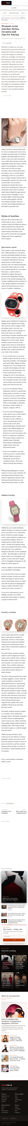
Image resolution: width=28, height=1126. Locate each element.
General (17, 1107)
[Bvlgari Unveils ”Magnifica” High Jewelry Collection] (5, 1038)
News (16, 1096)
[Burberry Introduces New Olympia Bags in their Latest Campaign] (5, 1048)
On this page (7, 43)
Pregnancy (17, 1112)
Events (16, 1097)
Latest (5, 13)
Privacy (2, 1124)
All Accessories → (6, 998)
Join (14, 939)
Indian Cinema (4, 1110)
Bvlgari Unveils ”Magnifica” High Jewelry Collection (16, 1039)
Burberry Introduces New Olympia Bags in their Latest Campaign (17, 1049)
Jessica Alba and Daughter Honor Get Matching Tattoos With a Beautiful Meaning (20, 985)
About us (5, 1118)
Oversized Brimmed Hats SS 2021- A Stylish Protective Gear (17, 1058)
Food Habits (17, 1108)
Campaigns (4, 1099)
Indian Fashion (5, 1105)
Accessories (15, 17)
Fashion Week (4, 1112)
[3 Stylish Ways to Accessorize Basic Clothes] (5, 1068)
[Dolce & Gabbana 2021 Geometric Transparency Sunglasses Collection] (14, 1010)
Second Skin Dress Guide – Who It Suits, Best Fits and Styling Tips (7, 983)
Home (2, 17)
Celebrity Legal (18, 1099)
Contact (13, 1118)
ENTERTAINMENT (19, 1094)
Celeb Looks (4, 1097)
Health (17, 1105)
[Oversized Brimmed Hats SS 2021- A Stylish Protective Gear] (5, 1058)
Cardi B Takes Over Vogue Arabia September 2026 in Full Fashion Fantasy (20, 968)
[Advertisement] (14, 106)
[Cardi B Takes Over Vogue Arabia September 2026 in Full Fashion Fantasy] (21, 963)
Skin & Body (18, 978)
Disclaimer (8, 1124)
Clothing (5, 978)
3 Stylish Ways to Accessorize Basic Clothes (15, 1068)
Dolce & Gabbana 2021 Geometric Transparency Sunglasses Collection (11, 1021)
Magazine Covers (14, 13)
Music (16, 1101)
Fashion (8, 17)
